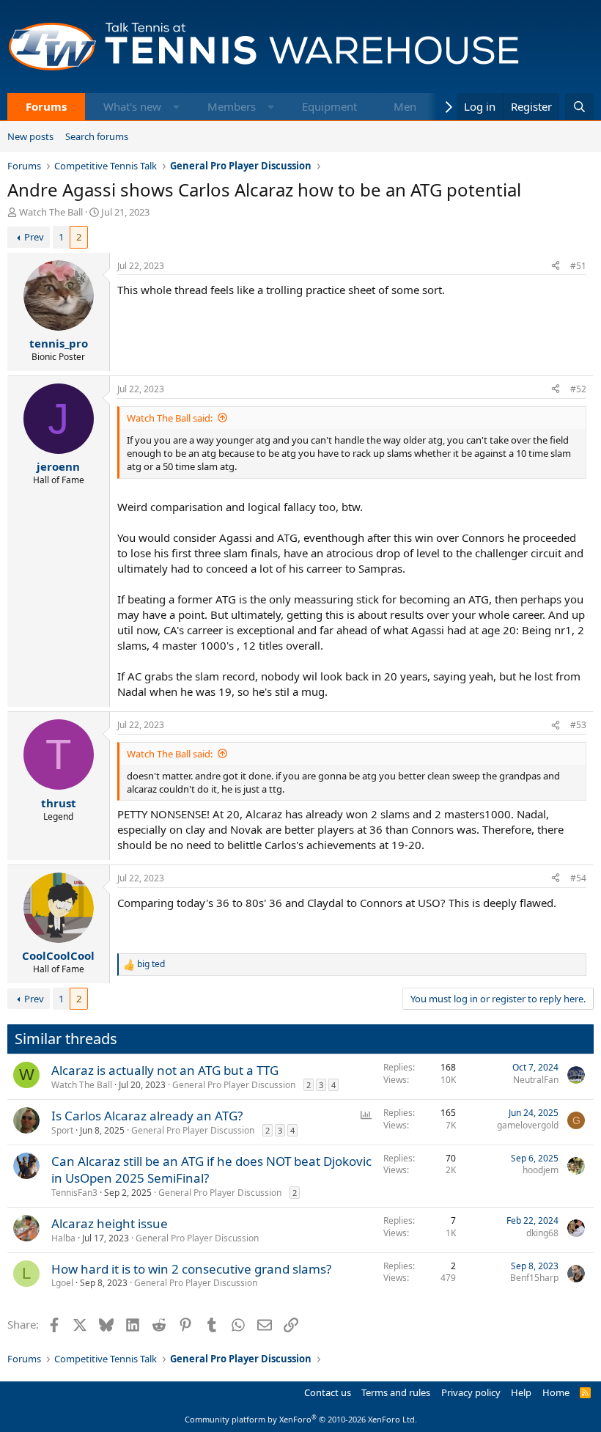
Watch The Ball (51, 212)
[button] (176, 106)
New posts (30, 136)
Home (555, 1392)
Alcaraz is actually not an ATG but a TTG (165, 1070)
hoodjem (540, 1170)
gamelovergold (527, 1125)
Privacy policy (471, 1392)
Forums (46, 106)
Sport (62, 1130)
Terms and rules (395, 1392)
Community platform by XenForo (301, 1419)
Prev (34, 236)
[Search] (579, 106)
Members (231, 106)
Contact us (327, 1392)
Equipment (329, 106)
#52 (578, 389)
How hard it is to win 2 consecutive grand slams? (191, 1268)
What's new (132, 106)
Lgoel (62, 1283)
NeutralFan (535, 1079)
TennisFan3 (74, 1192)
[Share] (555, 266)
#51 (578, 266)
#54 (578, 878)
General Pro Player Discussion (233, 1085)
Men (405, 106)
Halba (63, 1238)
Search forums (96, 136)
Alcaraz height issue (109, 1223)
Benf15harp (534, 1277)
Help (521, 1392)
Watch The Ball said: (170, 418)
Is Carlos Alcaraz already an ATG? (147, 1115)
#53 (578, 725)
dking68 (542, 1233)
